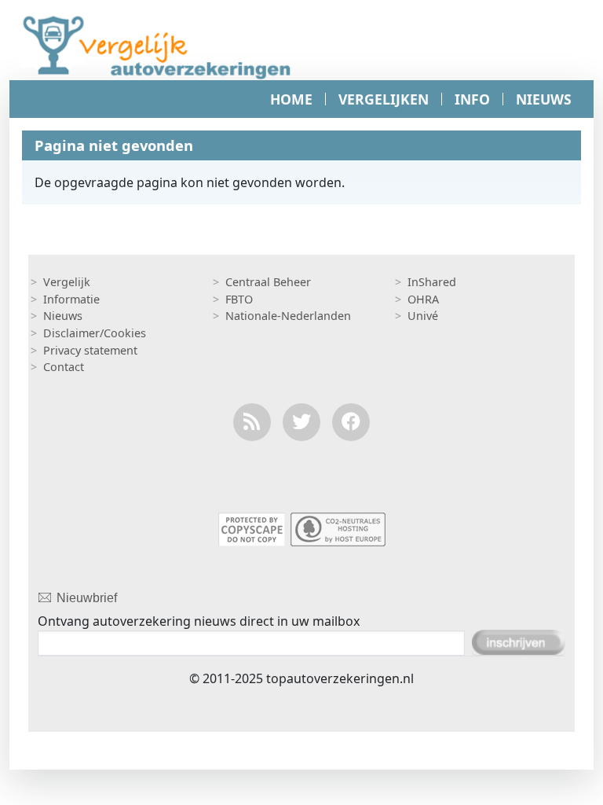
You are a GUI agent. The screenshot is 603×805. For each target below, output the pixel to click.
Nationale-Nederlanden (288, 315)
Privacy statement (90, 350)
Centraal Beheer (268, 281)
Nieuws (62, 315)
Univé (422, 315)
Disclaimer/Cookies (94, 332)
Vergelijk (66, 281)
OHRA (423, 299)
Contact (63, 366)
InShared (431, 281)
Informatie (71, 299)
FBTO (239, 299)
